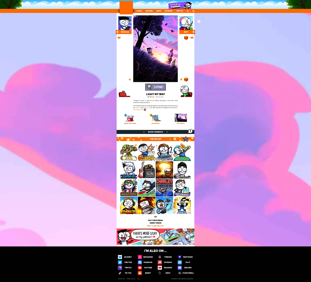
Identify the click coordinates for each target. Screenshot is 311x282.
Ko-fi (188, 262)
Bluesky (128, 257)
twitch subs (146, 107)
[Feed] (193, 11)
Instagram (148, 257)
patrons (137, 107)
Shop (158, 11)
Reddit (148, 273)
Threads (168, 257)
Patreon (168, 11)
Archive (149, 11)
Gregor (151, 97)
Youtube (148, 268)
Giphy (167, 273)
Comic (139, 11)
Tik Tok (128, 273)
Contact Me (121, 278)
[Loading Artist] (126, 7)
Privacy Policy (131, 278)
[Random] (186, 38)
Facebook (148, 262)
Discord (187, 268)
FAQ (138, 278)
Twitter (128, 262)
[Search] (188, 11)
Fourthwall (188, 273)
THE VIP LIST (155, 139)
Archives (168, 268)
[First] (119, 38)
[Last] (192, 38)
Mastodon (188, 257)
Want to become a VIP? (155, 226)
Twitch (179, 11)
